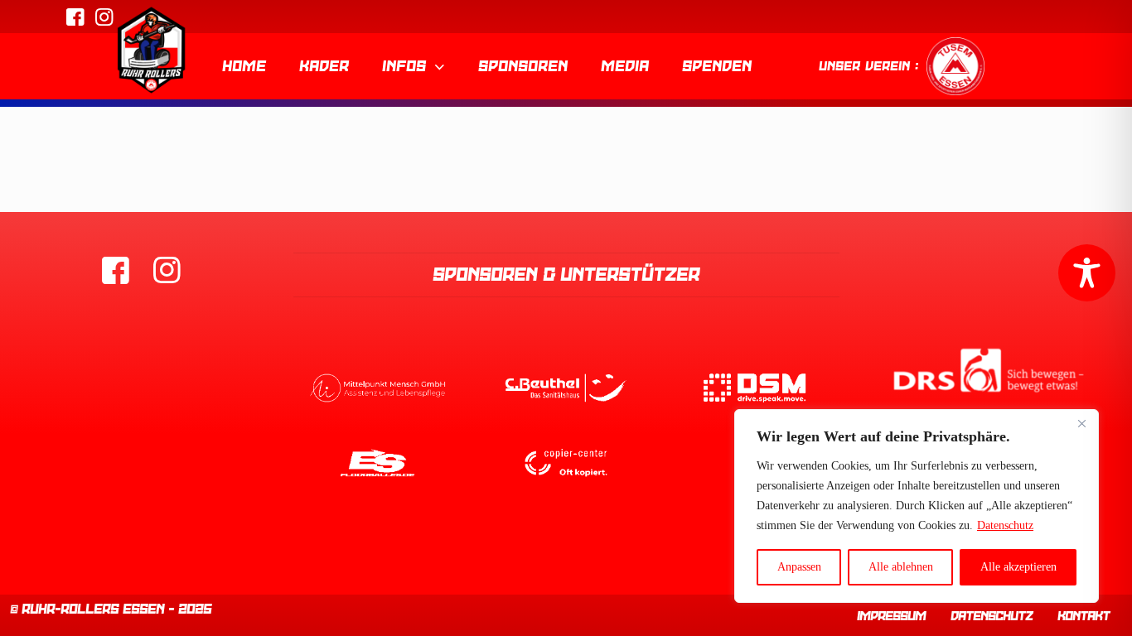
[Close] (1081, 423)
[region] (916, 506)
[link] (377, 387)
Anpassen (799, 567)
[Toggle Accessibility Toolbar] (1087, 273)
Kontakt (1083, 616)
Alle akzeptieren (1018, 567)
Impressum (891, 616)
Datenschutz (1005, 525)
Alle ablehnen (900, 567)
